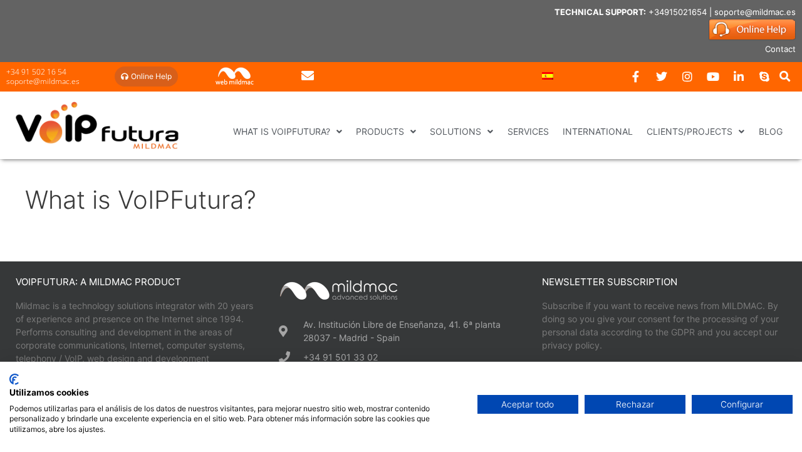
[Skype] (764, 76)
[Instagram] (687, 76)
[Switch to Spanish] (548, 76)
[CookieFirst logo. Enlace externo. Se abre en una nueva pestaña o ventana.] (14, 379)
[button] (785, 76)
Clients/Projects (689, 131)
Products (380, 131)
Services (528, 131)
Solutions (455, 131)
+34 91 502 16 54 (36, 71)
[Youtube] (713, 76)
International (598, 131)
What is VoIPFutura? (281, 131)
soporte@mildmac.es (755, 12)
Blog (771, 131)
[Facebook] (636, 76)
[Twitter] (661, 76)
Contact (780, 49)
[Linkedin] (738, 76)
